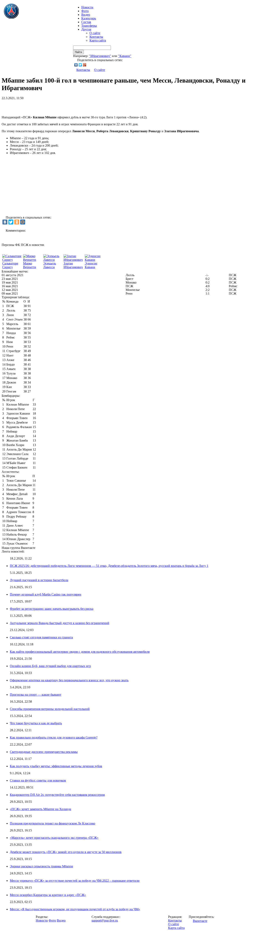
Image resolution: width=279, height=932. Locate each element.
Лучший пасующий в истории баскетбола (39, 580)
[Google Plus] (85, 64)
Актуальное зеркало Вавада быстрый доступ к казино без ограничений (59, 623)
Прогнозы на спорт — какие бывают (35, 694)
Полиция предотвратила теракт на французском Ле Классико (52, 823)
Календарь (88, 18)
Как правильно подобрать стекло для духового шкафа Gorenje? (53, 737)
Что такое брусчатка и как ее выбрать (36, 723)
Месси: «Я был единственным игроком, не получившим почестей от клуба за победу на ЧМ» (75, 909)
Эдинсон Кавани (91, 265)
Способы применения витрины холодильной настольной (50, 709)
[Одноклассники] (16, 222)
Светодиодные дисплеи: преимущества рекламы (44, 752)
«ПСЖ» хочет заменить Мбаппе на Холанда (40, 809)
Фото (85, 11)
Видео (85, 14)
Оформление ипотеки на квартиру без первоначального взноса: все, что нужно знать (69, 680)
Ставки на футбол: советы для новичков (38, 780)
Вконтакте (200, 921)
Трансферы (89, 25)
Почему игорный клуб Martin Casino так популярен (45, 594)
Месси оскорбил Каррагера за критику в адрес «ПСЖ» (48, 895)
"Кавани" (124, 56)
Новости (42, 920)
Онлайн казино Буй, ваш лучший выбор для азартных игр (50, 666)
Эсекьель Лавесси (49, 265)
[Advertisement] (49, 106)
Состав (86, 22)
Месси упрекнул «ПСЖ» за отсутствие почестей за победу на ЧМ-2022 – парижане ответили (75, 880)
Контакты (96, 36)
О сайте (94, 33)
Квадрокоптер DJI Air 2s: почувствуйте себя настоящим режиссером (57, 794)
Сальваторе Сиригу (10, 265)
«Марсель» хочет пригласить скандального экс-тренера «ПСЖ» (54, 837)
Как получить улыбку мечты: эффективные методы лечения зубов (56, 766)
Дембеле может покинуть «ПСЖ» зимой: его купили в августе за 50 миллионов (66, 852)
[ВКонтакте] (76, 64)
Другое (86, 29)
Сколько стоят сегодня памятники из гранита (41, 637)
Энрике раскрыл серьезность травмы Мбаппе (41, 866)
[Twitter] (80, 64)
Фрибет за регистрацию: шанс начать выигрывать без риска (51, 608)
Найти (78, 52)
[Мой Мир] (22, 222)
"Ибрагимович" (100, 56)
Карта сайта (97, 40)
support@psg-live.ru (105, 920)
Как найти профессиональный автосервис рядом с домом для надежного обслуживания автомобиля (80, 651)
